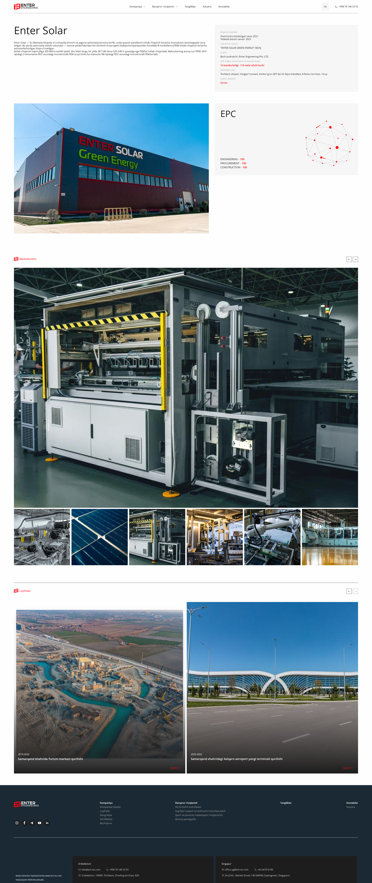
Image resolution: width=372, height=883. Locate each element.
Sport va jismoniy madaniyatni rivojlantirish (199, 803)
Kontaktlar (224, 6)
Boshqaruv (106, 811)
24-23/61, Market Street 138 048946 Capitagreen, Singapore (257, 863)
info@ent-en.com (91, 857)
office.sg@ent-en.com (236, 857)
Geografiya (106, 803)
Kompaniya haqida (110, 794)
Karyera (207, 6)
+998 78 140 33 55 (348, 6)
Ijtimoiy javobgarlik (185, 807)
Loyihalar (105, 799)
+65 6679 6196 (265, 857)
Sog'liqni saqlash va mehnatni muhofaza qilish (200, 799)
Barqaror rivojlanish (163, 6)
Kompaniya (135, 6)
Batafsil (175, 755)
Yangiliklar (190, 6)
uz (325, 6)
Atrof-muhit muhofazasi (188, 794)
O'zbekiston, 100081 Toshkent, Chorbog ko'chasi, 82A (110, 863)
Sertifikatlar (106, 807)
